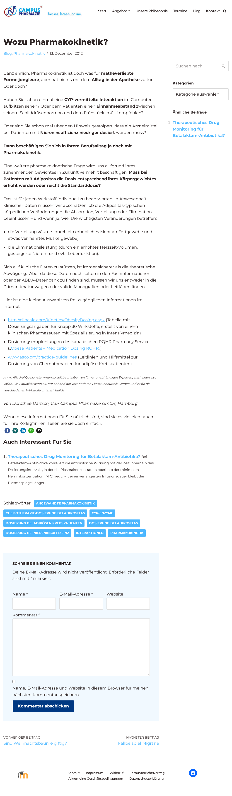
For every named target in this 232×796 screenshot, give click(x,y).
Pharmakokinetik (29, 53)
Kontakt (213, 11)
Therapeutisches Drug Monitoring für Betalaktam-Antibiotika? (74, 456)
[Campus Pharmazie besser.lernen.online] (44, 11)
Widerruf (116, 773)
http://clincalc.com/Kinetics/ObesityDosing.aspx (56, 319)
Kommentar (26, 615)
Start (102, 11)
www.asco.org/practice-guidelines (42, 357)
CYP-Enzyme (102, 513)
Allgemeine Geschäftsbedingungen (95, 778)
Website (114, 594)
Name (20, 594)
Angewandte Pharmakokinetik (65, 503)
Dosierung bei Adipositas (113, 523)
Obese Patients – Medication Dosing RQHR (55, 348)
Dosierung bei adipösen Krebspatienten (44, 523)
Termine (180, 11)
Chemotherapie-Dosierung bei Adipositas (45, 513)
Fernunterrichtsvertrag (147, 773)
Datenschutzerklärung (146, 778)
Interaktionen (90, 533)
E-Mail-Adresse (76, 594)
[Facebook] (193, 773)
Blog (196, 11)
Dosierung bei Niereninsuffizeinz (37, 533)
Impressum (95, 773)
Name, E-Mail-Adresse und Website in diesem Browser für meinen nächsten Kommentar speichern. (80, 691)
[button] (129, 11)
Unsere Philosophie (151, 11)
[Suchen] (224, 11)
